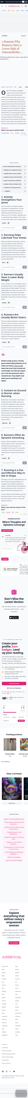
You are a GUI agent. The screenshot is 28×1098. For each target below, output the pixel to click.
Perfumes (4, 10)
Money (17, 1007)
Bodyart (17, 972)
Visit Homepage (14, 943)
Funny (16, 988)
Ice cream (23, 133)
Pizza (12, 133)
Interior (4, 1000)
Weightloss (5, 1035)
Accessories (5, 966)
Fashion (4, 985)
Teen (3, 1029)
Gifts (9, 10)
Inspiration (18, 997)
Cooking (4, 979)
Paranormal (18, 1013)
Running (4, 1019)
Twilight (4, 1032)
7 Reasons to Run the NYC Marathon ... (14, 843)
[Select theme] (22, 6)
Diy (16, 982)
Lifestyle (4, 1004)
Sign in (8, 693)
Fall (13, 512)
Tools (16, 1035)
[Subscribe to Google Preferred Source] (10, 569)
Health (3, 997)
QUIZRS (25, 514)
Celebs (17, 10)
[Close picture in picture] (16, 1091)
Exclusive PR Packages (7, 1057)
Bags (3, 969)
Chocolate (17, 133)
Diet (3, 982)
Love (16, 1004)
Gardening (18, 991)
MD (15, 87)
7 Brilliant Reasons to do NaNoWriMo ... (14, 833)
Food (3, 988)
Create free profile (14, 683)
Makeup (4, 1007)
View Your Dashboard (15, 688)
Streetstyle (4, 1025)
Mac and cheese (5, 133)
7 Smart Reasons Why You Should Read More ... (14, 823)
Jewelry (17, 1000)
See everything (6, 761)
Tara (4, 87)
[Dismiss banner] (25, 564)
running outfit (18, 366)
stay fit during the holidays (14, 860)
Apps (16, 966)
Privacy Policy (5, 1060)
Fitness (17, 985)
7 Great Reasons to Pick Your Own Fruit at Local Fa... (14, 848)
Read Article (15, 803)
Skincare (4, 1022)
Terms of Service (6, 1063)
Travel (16, 1029)
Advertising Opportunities (8, 1054)
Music (16, 1010)
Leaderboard (6, 720)
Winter (16, 512)
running (4, 35)
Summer (8, 512)
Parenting (4, 1016)
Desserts (17, 979)
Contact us (4, 1044)
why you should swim (14, 857)
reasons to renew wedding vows (14, 819)
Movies (4, 1010)
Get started (21, 720)
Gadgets (4, 991)
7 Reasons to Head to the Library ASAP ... (14, 838)
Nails (3, 1013)
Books (22, 10)
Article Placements (7, 1050)
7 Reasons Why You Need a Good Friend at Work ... (14, 828)
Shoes (13, 10)
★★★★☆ (23, 35)
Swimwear (18, 1025)
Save (20, 87)
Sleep (16, 1022)
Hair (16, 994)
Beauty (3, 972)
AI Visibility (5, 1047)
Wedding (17, 1032)
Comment (5, 559)
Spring (3, 512)
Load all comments (7, 530)
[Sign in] (26, 6)
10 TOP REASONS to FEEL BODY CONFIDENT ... (14, 853)
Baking (17, 969)
